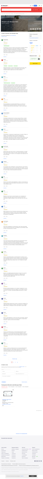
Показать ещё (14, 358)
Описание (3, 17)
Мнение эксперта (34, 450)
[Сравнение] (31, 29)
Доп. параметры (35, 9)
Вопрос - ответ (32, 17)
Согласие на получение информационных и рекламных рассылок (29, 465)
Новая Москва (3, 450)
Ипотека (23, 17)
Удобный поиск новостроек (7, 9)
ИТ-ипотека (23, 453)
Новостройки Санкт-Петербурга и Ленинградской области (10, 471)
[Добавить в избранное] (33, 29)
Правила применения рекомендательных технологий (9, 465)
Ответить (4, 56)
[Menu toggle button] (41, 5)
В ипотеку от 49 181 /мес (6, 404)
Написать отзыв (4, 36)
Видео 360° (35, 456)
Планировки (19, 17)
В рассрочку (23, 456)
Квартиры (13, 450)
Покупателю (34, 453)
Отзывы (27, 17)
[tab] (4, 387)
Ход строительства (14, 17)
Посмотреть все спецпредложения (21, 433)
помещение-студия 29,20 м (6, 399)
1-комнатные (14, 453)
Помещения (7, 17)
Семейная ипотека (24, 450)
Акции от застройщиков (5, 453)
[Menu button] (39, 5)
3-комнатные (14, 456)
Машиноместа (3, 456)
